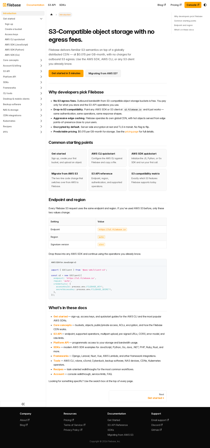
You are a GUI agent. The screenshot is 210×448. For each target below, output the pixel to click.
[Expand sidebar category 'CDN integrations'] (41, 115)
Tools (56, 360)
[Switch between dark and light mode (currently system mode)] (205, 4)
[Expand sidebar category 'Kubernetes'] (41, 120)
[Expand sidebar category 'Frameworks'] (41, 87)
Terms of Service (73, 425)
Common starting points (185, 21)
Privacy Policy (71, 429)
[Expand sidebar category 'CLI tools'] (41, 93)
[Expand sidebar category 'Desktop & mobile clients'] (41, 98)
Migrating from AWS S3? (103, 73)
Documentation (35, 4)
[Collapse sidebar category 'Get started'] (41, 18)
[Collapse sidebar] (23, 404)
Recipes (58, 369)
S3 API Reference (117, 425)
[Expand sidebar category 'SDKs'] (41, 82)
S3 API (52, 4)
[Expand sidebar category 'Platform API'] (41, 76)
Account (58, 374)
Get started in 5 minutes (66, 73)
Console (191, 4)
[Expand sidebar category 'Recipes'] (41, 126)
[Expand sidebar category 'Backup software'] (41, 104)
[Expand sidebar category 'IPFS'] (41, 132)
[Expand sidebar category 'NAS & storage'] (41, 109)
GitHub (155, 429)
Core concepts (62, 325)
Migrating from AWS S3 (120, 434)
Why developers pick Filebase (188, 16)
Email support (158, 420)
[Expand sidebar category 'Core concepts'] (41, 60)
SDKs (62, 4)
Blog (160, 4)
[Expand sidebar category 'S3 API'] (41, 71)
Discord (155, 425)
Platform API (61, 342)
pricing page (131, 131)
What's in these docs (184, 30)
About (23, 420)
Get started (60, 316)
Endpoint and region (183, 25)
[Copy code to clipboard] (162, 269)
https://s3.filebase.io (112, 229)
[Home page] (51, 14)
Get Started (113, 420)
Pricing (174, 4)
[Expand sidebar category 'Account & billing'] (41, 65)
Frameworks (61, 355)
